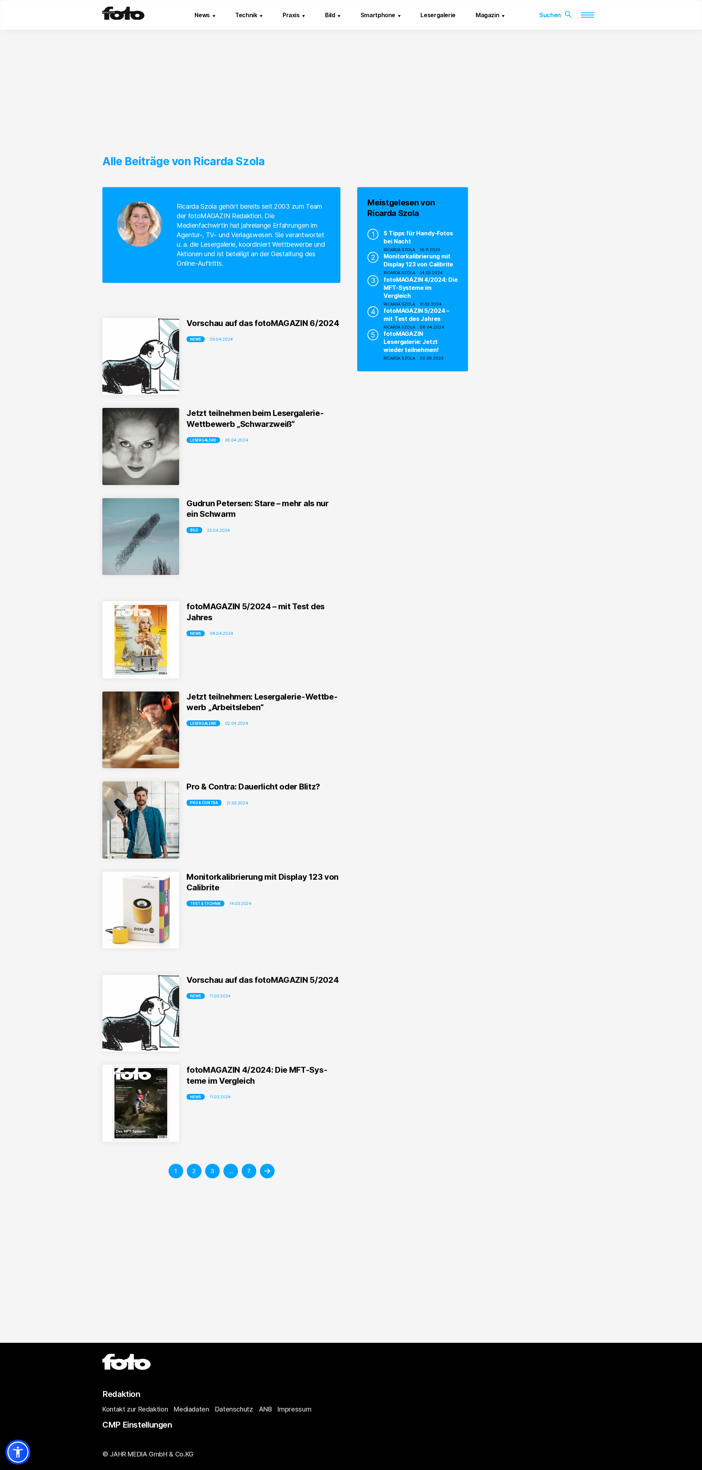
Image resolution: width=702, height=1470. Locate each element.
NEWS (195, 633)
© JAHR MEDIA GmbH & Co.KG (147, 1454)
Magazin (487, 15)
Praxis (291, 15)
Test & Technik (205, 903)
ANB (265, 1409)
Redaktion (121, 1394)
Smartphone (378, 15)
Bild (330, 15)
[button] (18, 1452)
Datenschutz (234, 1409)
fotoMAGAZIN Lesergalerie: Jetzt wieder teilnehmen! (411, 341)
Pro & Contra (204, 802)
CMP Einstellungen (137, 1424)
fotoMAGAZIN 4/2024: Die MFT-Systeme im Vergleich (420, 287)
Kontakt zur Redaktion (135, 1409)
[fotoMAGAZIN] (123, 17)
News (202, 15)
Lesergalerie (438, 15)
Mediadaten (191, 1409)
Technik (246, 15)
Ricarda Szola (399, 249)
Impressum (294, 1409)
